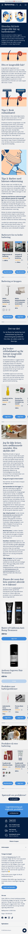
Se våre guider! (14, 799)
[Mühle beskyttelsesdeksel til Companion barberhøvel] (20, 290)
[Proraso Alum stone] (20, 698)
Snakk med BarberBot (9, 887)
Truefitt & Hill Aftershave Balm (7, 764)
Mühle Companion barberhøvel (6, 300)
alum (4, 553)
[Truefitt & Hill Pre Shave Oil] (7, 390)
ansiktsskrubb (16, 588)
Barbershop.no (8, 930)
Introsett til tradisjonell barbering (18, 256)
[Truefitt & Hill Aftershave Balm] (7, 755)
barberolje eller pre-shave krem (12, 515)
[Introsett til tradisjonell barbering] (20, 246)
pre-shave (18, 365)
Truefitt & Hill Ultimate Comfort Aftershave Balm (20, 765)
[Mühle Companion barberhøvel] (7, 290)
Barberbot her (12, 857)
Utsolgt (14, 681)
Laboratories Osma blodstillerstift (6, 708)
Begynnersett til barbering (7, 255)
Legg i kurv (14, 638)
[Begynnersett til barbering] (7, 246)
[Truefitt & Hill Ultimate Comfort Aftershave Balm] (20, 755)
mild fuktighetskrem (10, 569)
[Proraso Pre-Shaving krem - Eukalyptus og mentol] (20, 390)
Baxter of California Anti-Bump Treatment (13, 629)
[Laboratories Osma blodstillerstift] (7, 698)
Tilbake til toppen (14, 841)
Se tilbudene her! (14, 813)
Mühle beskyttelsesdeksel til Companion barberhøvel (20, 301)
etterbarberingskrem (9, 571)
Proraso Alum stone (19, 707)
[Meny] (2, 4)
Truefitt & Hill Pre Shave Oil (7, 399)
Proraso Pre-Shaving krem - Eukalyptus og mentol (19, 401)
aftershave (21, 544)
